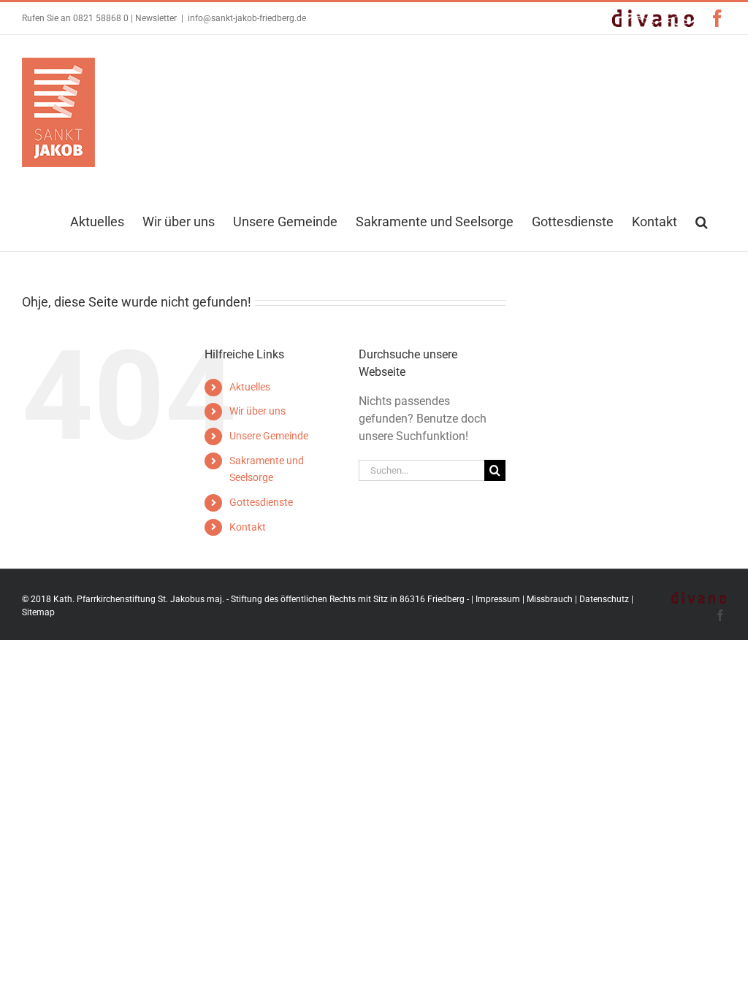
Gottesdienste (261, 502)
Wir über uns (257, 411)
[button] (701, 220)
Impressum (498, 599)
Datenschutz (604, 599)
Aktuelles (249, 387)
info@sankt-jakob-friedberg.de (247, 18)
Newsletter (156, 18)
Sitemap (38, 612)
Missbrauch (550, 599)
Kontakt (247, 527)
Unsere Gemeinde (268, 436)
